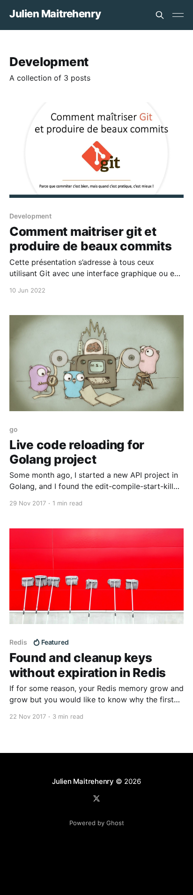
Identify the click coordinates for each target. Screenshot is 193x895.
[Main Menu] (178, 15)
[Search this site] (159, 15)
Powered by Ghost (96, 823)
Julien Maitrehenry (55, 14)
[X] (96, 798)
